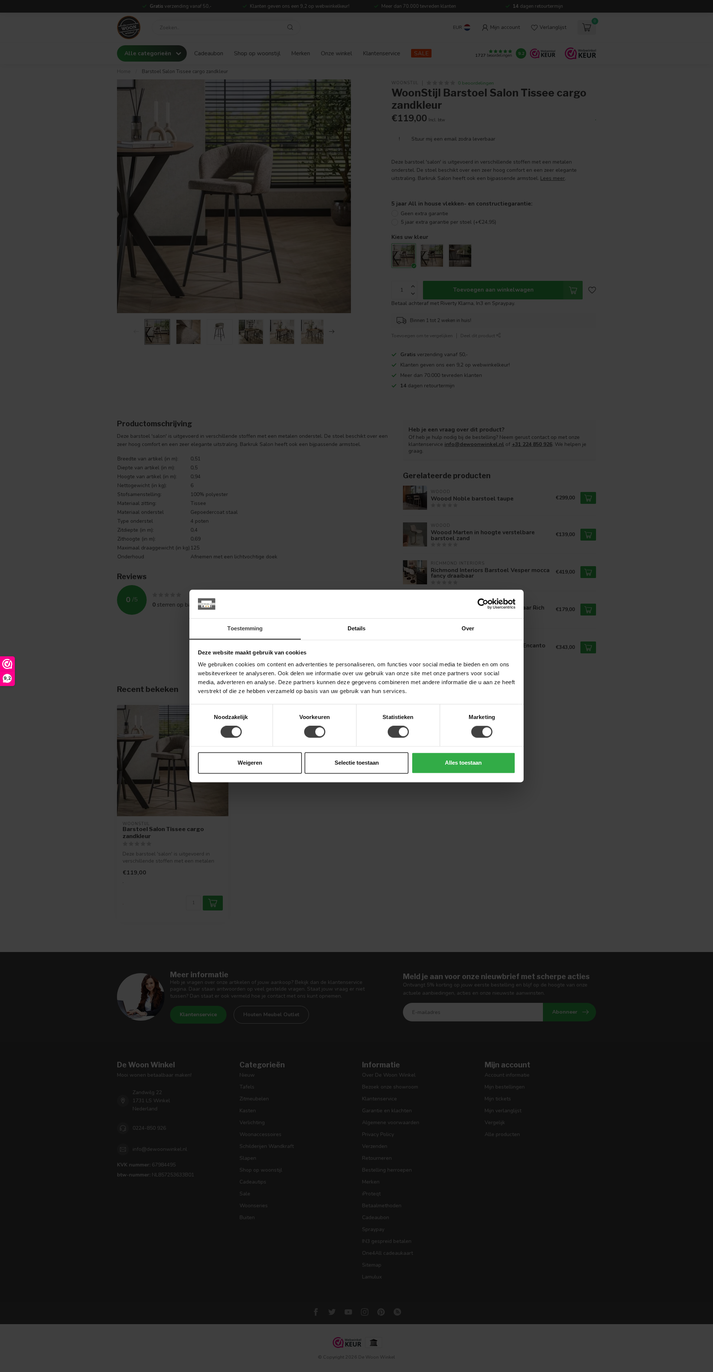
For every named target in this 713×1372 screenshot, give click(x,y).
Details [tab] (357, 628)
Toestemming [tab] (245, 628)
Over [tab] (468, 628)
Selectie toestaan (357, 762)
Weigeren (250, 762)
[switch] (314, 732)
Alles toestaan (463, 762)
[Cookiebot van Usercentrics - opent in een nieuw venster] (482, 604)
